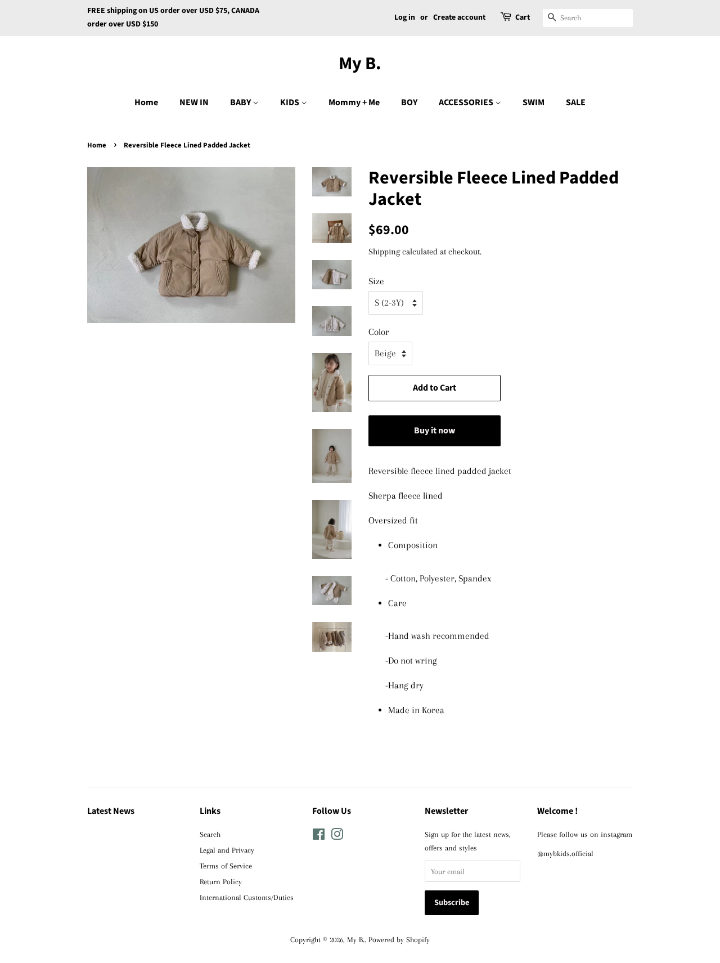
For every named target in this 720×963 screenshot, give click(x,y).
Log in (404, 17)
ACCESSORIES (467, 102)
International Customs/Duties (247, 897)
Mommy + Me (354, 102)
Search (210, 834)
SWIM (533, 102)
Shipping (384, 252)
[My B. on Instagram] (337, 836)
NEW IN (194, 102)
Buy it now (434, 430)
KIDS (290, 102)
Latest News (110, 811)
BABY (241, 102)
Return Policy (221, 881)
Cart (522, 17)
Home (146, 102)
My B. (360, 63)
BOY (409, 102)
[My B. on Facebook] (318, 836)
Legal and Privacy (227, 849)
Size (376, 281)
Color (378, 331)
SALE (576, 102)
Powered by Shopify (399, 939)
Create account (459, 17)
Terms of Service (226, 865)
